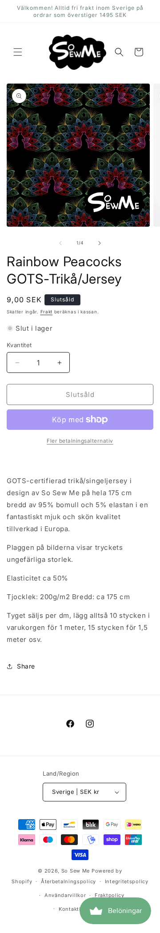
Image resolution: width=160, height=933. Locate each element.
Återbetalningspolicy (68, 881)
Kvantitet (19, 344)
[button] (18, 52)
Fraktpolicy (109, 895)
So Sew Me (75, 871)
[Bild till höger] (99, 243)
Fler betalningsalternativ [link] (80, 440)
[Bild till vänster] (60, 243)
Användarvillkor (65, 895)
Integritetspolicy (126, 881)
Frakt (46, 311)
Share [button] (26, 666)
